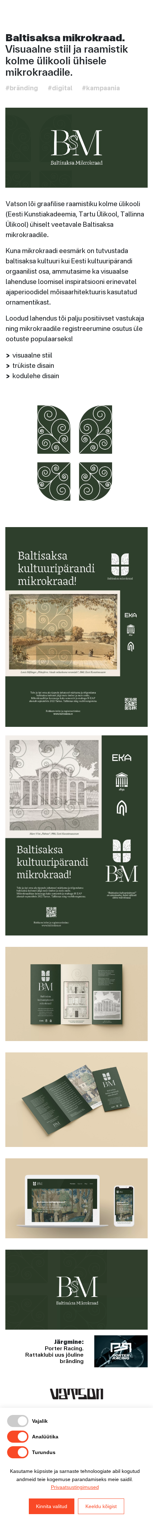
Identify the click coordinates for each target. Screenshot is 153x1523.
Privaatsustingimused (75, 1487)
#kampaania (101, 88)
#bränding (21, 88)
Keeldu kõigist (101, 1506)
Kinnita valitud (51, 1506)
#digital (60, 88)
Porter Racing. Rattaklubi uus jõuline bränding (54, 1354)
